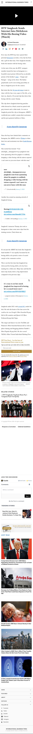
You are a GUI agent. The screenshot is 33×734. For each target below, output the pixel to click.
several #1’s (21, 306)
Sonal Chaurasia (14, 42)
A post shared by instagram (17, 127)
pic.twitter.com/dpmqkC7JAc (14, 214)
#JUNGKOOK (14, 209)
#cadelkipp (8, 212)
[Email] (19, 48)
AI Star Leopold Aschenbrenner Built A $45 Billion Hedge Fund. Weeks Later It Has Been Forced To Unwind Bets (16, 680)
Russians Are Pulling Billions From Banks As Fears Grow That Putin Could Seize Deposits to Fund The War (16, 591)
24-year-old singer (18, 90)
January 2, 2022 (20, 189)
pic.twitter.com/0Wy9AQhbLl (14, 291)
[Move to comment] (22, 48)
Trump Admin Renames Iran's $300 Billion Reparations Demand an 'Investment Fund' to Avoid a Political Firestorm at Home (16, 562)
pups (17, 77)
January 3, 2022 (23, 218)
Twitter (23, 138)
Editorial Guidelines (24, 426)
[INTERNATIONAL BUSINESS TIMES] (17, 2)
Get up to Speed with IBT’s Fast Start (22, 525)
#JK (21, 209)
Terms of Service (13, 356)
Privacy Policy (23, 356)
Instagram (10, 58)
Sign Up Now (6, 528)
